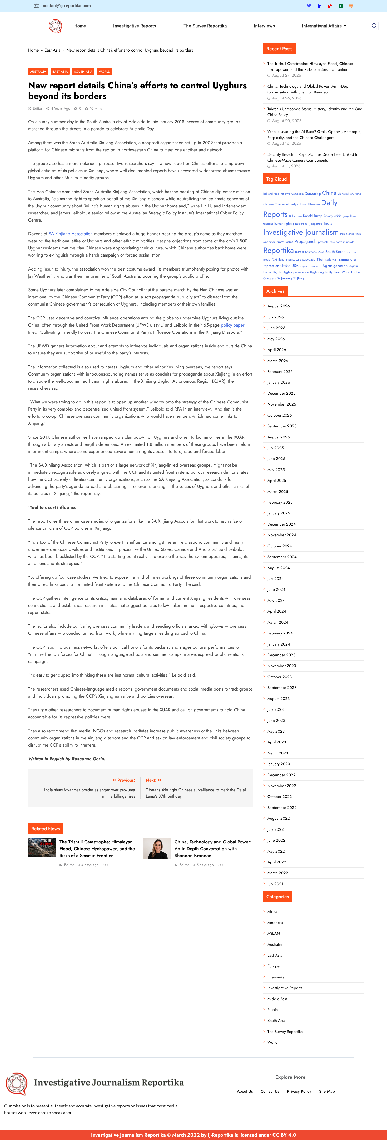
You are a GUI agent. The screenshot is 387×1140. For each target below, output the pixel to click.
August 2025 (278, 437)
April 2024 (276, 611)
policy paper (232, 325)
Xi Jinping (284, 278)
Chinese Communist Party (279, 204)
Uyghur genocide (334, 265)
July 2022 (275, 829)
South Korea (335, 251)
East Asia (60, 71)
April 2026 (276, 350)
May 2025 (276, 470)
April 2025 (276, 480)
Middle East (277, 999)
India (328, 223)
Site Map (327, 1091)
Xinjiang (298, 278)
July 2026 (275, 317)
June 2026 (276, 328)
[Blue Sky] (330, 6)
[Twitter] (309, 6)
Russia (299, 251)
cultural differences (308, 204)
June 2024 (276, 589)
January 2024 (278, 644)
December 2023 (281, 655)
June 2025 (276, 459)
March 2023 (277, 753)
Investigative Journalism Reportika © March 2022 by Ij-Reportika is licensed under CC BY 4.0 (193, 1135)
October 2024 (279, 546)
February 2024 (280, 633)
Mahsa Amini (354, 234)
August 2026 (278, 306)
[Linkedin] (319, 6)
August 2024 (278, 568)
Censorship (313, 193)
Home (80, 25)
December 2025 (281, 393)
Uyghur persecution (296, 272)
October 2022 (279, 796)
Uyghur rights (319, 272)
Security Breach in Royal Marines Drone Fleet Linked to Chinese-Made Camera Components (312, 157)
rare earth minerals (342, 242)
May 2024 (276, 600)
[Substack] (351, 6)
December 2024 (281, 524)
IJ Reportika (315, 224)
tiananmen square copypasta (297, 259)
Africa (272, 911)
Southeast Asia (314, 252)
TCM (274, 260)
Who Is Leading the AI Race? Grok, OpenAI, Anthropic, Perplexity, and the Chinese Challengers (314, 134)
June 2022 (276, 840)
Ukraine (285, 266)
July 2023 (275, 709)
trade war (331, 259)
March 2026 (277, 361)
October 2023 (279, 677)
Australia (38, 71)
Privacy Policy (299, 1091)
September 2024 (282, 557)
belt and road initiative (276, 194)
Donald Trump (312, 215)
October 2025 (279, 415)
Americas (275, 923)
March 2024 (277, 622)
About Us (245, 1091)
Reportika (278, 250)
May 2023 (276, 731)
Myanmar (269, 242)
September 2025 (281, 426)
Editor (37, 108)
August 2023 (278, 699)
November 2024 (281, 535)
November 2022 (281, 786)
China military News (349, 194)
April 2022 (276, 862)
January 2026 (278, 382)
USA (295, 265)
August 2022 (278, 818)
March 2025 (277, 491)
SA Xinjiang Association (71, 234)
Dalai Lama (295, 216)
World (104, 71)
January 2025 (278, 513)
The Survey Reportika (205, 25)
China (329, 193)
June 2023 (276, 720)
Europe (273, 966)
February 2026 (280, 371)
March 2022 (277, 873)
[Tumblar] (341, 6)
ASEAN (273, 933)
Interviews (264, 25)
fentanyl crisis (332, 216)
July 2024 (275, 579)
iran (342, 234)
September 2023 (281, 688)
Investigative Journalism (301, 232)
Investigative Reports (134, 25)
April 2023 (276, 742)
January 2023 (278, 764)
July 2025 (275, 448)
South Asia (83, 71)
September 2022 (282, 808)
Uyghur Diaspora (310, 266)
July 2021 (275, 884)
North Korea (284, 241)
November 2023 (281, 666)
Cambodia (297, 194)
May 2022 (276, 851)
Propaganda (306, 241)
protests (323, 242)
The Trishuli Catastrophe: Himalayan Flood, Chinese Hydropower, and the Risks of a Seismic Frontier (97, 848)
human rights (283, 223)
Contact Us (270, 1091)
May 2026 (276, 339)
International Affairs (322, 25)
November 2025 (281, 404)
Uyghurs (334, 271)
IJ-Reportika (300, 224)
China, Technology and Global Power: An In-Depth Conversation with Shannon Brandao (213, 848)
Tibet (320, 259)
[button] (375, 26)
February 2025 (279, 502)
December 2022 (281, 775)
